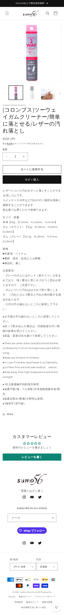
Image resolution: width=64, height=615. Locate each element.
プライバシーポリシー (45, 596)
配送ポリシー (32, 602)
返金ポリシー (25, 596)
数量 (5, 149)
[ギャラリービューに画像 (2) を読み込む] (32, 93)
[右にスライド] (60, 93)
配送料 (10, 143)
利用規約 (19, 602)
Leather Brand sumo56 (30, 592)
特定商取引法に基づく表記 (33, 607)
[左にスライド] (4, 93)
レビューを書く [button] (32, 457)
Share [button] (10, 414)
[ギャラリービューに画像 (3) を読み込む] (48, 93)
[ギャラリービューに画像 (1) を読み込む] (16, 93)
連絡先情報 (47, 602)
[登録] (52, 518)
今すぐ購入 (32, 179)
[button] (7, 13)
